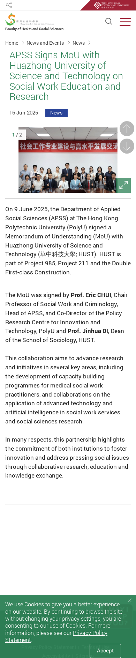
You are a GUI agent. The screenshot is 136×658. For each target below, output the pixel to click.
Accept (105, 650)
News (79, 43)
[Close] (130, 601)
